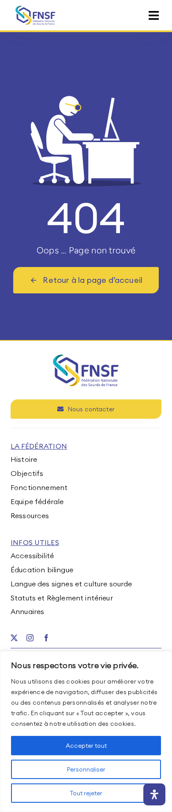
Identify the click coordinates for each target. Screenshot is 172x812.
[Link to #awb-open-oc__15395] (153, 15)
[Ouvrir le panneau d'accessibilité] (154, 794)
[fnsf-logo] (35, 9)
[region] (86, 731)
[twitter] (14, 637)
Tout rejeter (86, 793)
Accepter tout (86, 746)
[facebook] (46, 637)
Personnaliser (86, 769)
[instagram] (30, 637)
